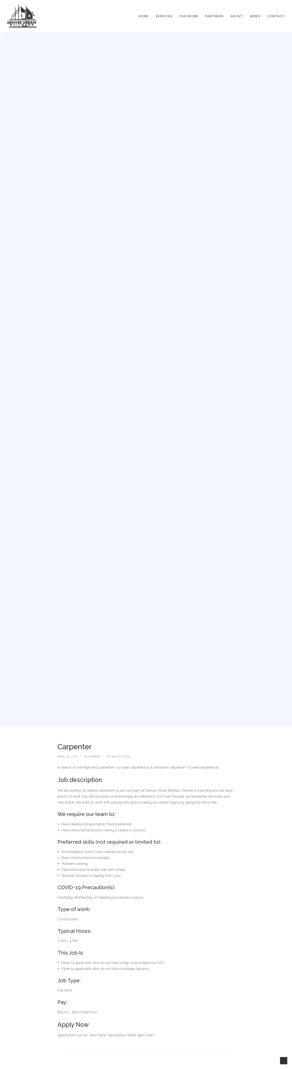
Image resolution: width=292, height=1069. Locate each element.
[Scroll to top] (283, 1060)
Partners (214, 16)
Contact (276, 16)
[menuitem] (145, 16)
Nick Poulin (121, 756)
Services (163, 16)
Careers (94, 756)
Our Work (188, 16)
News (255, 16)
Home (143, 16)
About (236, 16)
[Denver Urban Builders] (22, 16)
